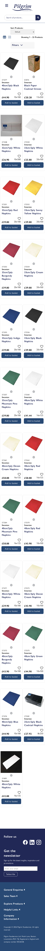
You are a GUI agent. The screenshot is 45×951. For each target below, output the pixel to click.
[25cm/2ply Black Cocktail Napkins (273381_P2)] (34, 700)
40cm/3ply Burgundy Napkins (7, 659)
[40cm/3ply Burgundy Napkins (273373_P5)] (11, 634)
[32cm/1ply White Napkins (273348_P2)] (11, 126)
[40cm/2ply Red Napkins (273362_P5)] (34, 444)
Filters (16, 45)
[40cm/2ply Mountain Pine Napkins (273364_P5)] (11, 506)
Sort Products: (17, 28)
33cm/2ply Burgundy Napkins (7, 275)
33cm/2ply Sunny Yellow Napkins (33, 212)
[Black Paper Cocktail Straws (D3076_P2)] (34, 63)
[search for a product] (38, 17)
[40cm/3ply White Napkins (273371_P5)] (11, 572)
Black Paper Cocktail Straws (32, 87)
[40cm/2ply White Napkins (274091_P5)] (11, 762)
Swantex (5, 82)
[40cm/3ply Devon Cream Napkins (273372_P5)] (34, 572)
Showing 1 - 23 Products (32, 37)
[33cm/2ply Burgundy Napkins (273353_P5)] (11, 250)
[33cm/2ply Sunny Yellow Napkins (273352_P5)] (34, 188)
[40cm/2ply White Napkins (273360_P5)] (34, 378)
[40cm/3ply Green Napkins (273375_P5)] (34, 634)
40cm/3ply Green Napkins (33, 658)
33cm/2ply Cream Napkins (33, 274)
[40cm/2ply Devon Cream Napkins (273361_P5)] (11, 444)
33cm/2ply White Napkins (33, 149)
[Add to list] (19, 94)
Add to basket (11, 102)
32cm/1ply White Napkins (11, 149)
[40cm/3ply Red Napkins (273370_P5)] (34, 506)
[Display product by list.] (9, 36)
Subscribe (10, 874)
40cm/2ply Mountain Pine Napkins (9, 531)
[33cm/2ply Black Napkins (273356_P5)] (34, 316)
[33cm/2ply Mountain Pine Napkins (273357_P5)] (11, 378)
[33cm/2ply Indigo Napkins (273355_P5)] (11, 316)
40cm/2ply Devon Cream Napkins (11, 467)
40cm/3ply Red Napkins (32, 530)
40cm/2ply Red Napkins (32, 467)
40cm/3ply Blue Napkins (10, 723)
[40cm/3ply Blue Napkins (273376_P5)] (11, 700)
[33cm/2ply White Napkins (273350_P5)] (34, 126)
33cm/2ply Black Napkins (33, 340)
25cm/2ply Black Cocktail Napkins (33, 723)
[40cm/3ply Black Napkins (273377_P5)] (11, 63)
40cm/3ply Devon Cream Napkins (33, 595)
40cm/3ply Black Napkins (10, 87)
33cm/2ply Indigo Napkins (11, 340)
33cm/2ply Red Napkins (10, 212)
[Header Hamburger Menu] (6, 6)
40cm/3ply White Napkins (11, 595)
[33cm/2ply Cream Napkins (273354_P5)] (34, 250)
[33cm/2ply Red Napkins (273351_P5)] (11, 188)
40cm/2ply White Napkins (33, 402)
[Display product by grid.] (4, 36)
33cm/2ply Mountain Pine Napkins (9, 403)
